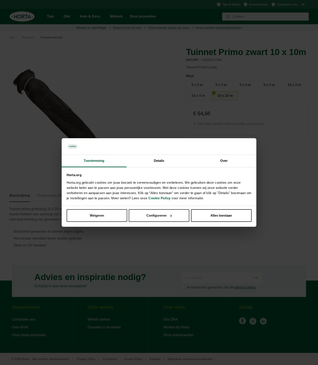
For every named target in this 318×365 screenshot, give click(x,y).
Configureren (156, 215)
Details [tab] (159, 160)
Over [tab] (224, 160)
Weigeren (97, 215)
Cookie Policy (159, 198)
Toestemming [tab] (94, 160)
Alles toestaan (221, 215)
